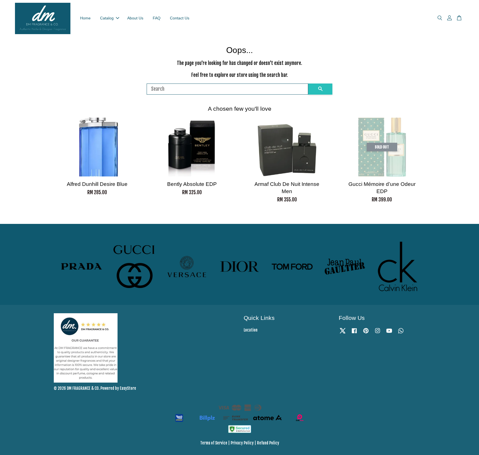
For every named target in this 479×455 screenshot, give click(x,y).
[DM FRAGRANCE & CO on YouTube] (389, 333)
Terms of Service (213, 443)
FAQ (156, 18)
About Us (135, 18)
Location (251, 330)
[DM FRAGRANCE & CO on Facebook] (354, 333)
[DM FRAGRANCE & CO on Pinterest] (366, 333)
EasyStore (128, 388)
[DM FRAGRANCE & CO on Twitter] (342, 333)
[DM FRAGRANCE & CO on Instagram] (377, 333)
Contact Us (179, 18)
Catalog (107, 18)
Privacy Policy (242, 443)
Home (85, 18)
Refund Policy (268, 443)
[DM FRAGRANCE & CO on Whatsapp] (401, 333)
